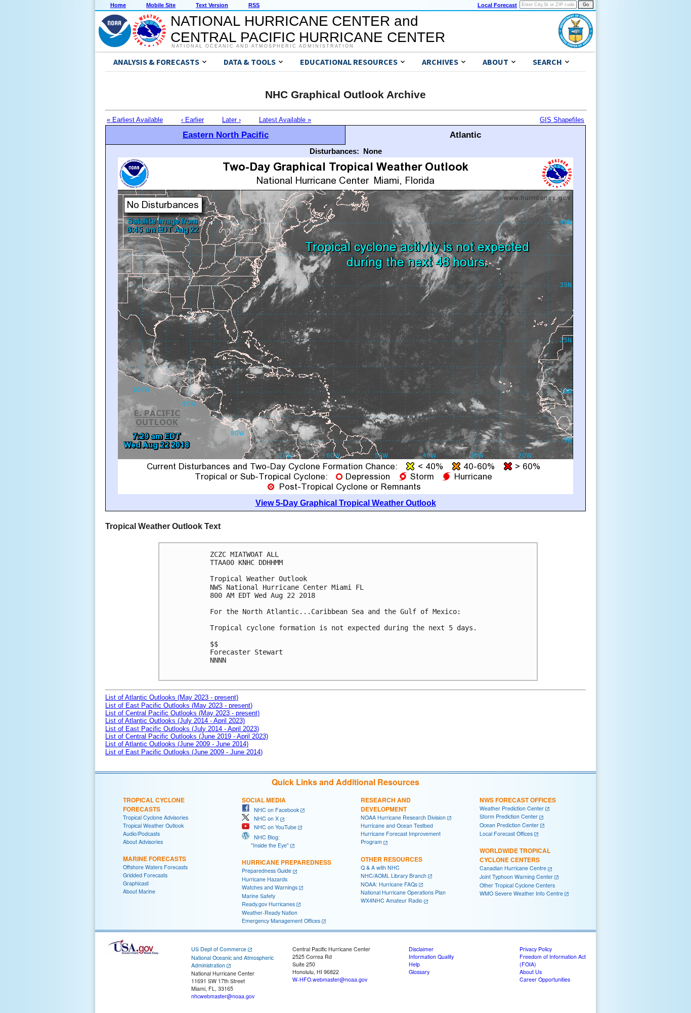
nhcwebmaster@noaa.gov (222, 996)
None (372, 151)
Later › (231, 120)
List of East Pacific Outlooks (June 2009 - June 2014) (184, 752)
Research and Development (386, 804)
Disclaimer (421, 949)
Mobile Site (161, 5)
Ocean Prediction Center (509, 825)
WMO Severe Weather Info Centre (521, 893)
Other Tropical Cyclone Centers (517, 885)
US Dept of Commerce (218, 949)
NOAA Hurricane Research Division (403, 817)
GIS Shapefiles (562, 120)
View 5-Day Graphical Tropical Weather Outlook (345, 503)
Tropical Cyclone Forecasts (154, 804)
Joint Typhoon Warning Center (516, 876)
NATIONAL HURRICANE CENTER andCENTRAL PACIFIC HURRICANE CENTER (307, 29)
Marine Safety (258, 896)
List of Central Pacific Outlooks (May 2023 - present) (182, 713)
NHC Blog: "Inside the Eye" (265, 841)
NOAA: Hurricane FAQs (389, 884)
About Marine (139, 891)
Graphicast (136, 883)
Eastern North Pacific (226, 135)
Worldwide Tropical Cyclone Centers (515, 855)
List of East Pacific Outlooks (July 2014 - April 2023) (182, 729)
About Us (531, 972)
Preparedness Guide (266, 870)
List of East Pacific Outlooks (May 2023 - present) (178, 705)
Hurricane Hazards (264, 879)
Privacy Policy (536, 949)
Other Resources (391, 859)
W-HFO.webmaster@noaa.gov (329, 979)
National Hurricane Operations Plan (403, 892)
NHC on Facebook (274, 810)
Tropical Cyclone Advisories (155, 817)
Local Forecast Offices (506, 833)
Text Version (212, 5)
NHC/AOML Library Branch (393, 875)
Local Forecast (497, 5)
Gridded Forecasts (145, 875)
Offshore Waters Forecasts (155, 867)
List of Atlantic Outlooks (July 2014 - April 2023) (175, 720)
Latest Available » (285, 120)
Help (414, 964)
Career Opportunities (545, 979)
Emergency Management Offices (281, 920)
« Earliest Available (135, 120)
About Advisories (143, 841)
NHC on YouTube (272, 827)
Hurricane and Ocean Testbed (397, 825)
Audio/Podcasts (141, 833)
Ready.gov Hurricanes (268, 904)
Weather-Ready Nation (269, 912)
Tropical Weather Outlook (153, 825)
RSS (254, 5)
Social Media (264, 799)
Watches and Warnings (269, 887)
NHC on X (264, 818)
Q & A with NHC (380, 867)
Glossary (419, 972)
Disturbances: (334, 151)
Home (118, 5)
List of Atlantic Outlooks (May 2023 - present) (171, 697)
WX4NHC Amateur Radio (391, 900)
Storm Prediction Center (509, 816)
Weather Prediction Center (512, 808)
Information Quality (431, 956)
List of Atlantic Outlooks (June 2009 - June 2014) (176, 744)
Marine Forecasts (154, 858)
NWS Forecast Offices (518, 799)
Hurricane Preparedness (286, 862)
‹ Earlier (192, 120)
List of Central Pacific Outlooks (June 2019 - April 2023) (186, 736)
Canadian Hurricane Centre (513, 868)
